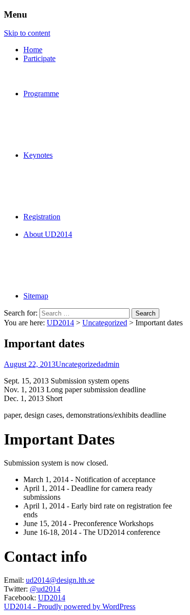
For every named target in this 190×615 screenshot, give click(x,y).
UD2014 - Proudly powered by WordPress (69, 606)
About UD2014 (47, 234)
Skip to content (27, 33)
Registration (41, 216)
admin (109, 364)
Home (32, 49)
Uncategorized (104, 322)
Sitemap (35, 296)
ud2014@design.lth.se (60, 580)
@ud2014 (45, 589)
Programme (41, 93)
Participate (39, 58)
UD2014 (60, 322)
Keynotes (38, 155)
